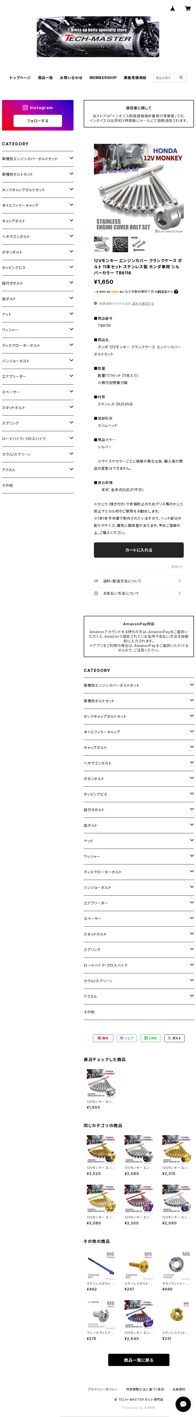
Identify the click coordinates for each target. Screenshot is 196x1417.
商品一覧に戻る (139, 1360)
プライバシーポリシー (103, 1389)
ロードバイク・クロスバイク (105, 965)
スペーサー (93, 918)
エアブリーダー (96, 903)
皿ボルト (91, 825)
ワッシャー (92, 856)
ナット (88, 841)
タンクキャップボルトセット (105, 716)
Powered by (133, 1408)
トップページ (20, 77)
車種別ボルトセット (99, 701)
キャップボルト (95, 747)
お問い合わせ (71, 77)
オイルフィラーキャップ (102, 732)
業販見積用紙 (135, 77)
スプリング (92, 950)
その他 (89, 1012)
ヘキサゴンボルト (98, 763)
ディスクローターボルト (103, 872)
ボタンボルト (94, 778)
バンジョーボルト (97, 887)
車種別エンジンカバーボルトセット (112, 685)
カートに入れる (139, 550)
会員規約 (179, 1389)
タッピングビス (95, 794)
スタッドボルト (95, 934)
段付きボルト (94, 810)
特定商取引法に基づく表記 (145, 1389)
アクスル (90, 996)
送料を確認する (143, 303)
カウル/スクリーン (98, 981)
